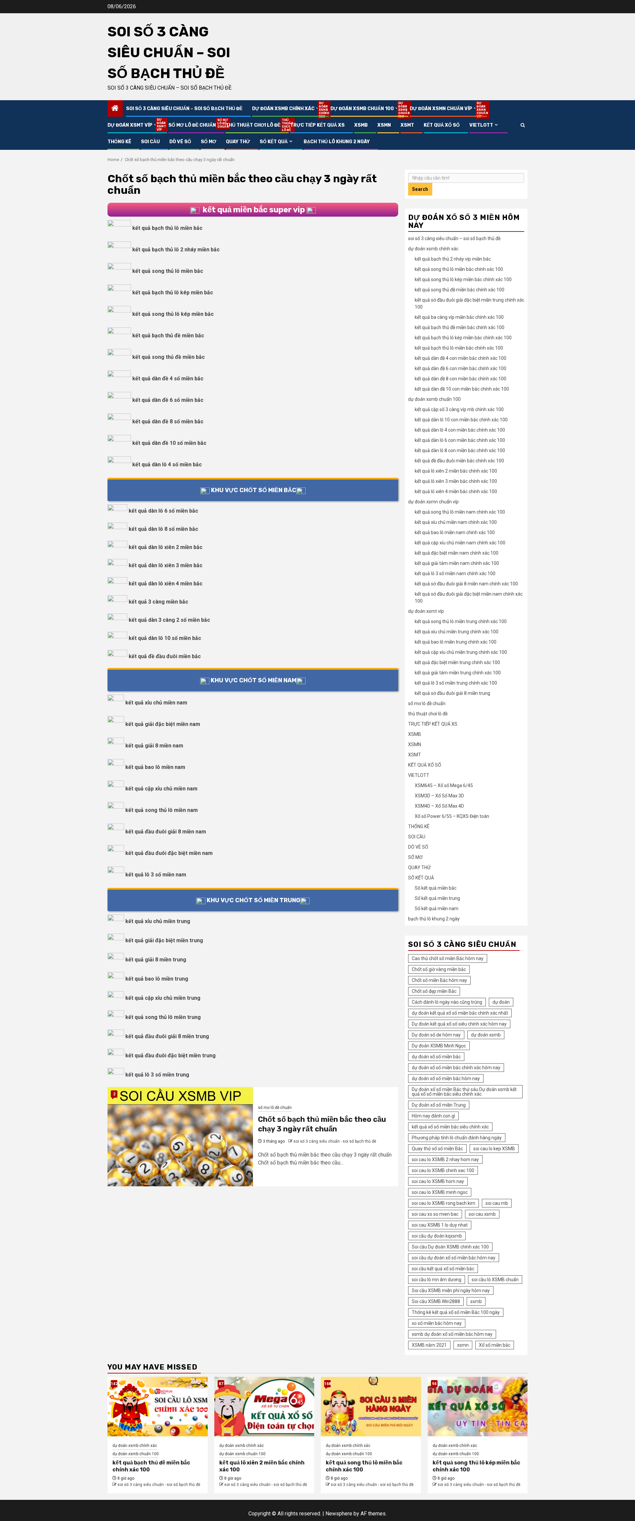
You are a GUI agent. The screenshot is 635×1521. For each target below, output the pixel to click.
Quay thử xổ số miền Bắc (437, 1148)
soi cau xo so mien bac (435, 1214)
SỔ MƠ (208, 142)
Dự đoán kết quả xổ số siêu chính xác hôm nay (459, 1024)
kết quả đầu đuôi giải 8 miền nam (165, 831)
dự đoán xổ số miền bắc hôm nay (446, 1078)
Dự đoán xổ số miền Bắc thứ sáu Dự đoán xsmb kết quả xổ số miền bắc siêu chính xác (464, 1092)
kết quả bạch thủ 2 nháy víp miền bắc (453, 259)
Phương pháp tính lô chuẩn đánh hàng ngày (457, 1137)
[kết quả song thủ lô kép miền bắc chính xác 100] (478, 1406)
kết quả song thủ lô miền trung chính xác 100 (461, 621)
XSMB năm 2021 (429, 1345)
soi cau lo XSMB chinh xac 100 (443, 1170)
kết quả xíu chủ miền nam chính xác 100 (456, 522)
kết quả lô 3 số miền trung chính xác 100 (456, 683)
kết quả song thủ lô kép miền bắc (173, 314)
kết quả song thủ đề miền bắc (168, 357)
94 (434, 1383)
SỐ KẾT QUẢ (274, 142)
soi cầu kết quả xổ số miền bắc (443, 1268)
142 (114, 1383)
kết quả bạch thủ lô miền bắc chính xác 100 (459, 348)
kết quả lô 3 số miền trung (157, 1075)
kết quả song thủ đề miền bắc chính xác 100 (459, 289)
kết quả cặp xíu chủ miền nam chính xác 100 (460, 542)
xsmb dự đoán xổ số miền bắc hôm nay (452, 1334)
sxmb (476, 1301)
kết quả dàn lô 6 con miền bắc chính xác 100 (460, 440)
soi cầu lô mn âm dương (436, 1279)
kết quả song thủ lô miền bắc (167, 271)
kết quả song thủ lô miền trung (163, 1017)
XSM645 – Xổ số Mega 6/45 (444, 785)
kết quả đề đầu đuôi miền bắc (165, 656)
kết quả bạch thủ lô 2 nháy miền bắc (176, 249)
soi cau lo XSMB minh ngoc (440, 1192)
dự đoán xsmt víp (133, 125)
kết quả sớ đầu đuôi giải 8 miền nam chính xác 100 (466, 583)
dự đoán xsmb (486, 1034)
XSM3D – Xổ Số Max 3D (439, 795)
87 (221, 1383)
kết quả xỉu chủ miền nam (156, 702)
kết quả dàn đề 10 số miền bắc (169, 443)
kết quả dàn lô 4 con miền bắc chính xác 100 (460, 430)
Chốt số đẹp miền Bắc (434, 991)
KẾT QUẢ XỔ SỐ (442, 125)
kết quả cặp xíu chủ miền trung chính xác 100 (461, 652)
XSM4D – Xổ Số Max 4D (439, 806)
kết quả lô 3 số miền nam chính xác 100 (455, 573)
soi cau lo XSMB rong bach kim (443, 1203)
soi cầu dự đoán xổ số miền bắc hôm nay (453, 1257)
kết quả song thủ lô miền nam (161, 810)
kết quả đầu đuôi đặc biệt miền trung (170, 1055)
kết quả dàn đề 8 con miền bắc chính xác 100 (460, 378)
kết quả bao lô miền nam (155, 767)
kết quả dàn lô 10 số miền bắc (165, 638)
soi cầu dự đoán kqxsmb (437, 1236)
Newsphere (338, 1513)
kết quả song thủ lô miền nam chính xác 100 (460, 512)
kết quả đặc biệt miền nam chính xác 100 (456, 553)
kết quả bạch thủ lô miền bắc (167, 228)
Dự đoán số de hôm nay (436, 1034)
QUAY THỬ (238, 142)
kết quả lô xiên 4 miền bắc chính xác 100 (456, 491)
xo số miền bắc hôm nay (437, 1323)
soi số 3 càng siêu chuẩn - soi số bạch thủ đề (334, 1141)
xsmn (463, 1345)
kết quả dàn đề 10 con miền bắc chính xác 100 (462, 389)
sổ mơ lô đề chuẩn (192, 125)
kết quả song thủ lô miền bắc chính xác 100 (459, 269)
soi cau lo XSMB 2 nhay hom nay (445, 1159)
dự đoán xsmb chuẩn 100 (365, 108)
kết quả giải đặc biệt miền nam (162, 724)
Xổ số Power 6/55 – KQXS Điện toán (452, 816)
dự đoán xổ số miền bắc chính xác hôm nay (456, 1067)
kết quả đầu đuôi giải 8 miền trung (167, 1036)
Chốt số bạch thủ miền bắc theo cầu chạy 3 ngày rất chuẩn (322, 1124)
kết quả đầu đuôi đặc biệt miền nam (169, 853)
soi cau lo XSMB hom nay (438, 1181)
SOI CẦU (150, 142)
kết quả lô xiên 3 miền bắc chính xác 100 (456, 481)
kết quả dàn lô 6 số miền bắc (163, 511)
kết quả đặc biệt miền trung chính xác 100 (457, 662)
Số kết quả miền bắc (435, 888)
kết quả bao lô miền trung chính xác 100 (455, 642)
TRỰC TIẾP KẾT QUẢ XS (317, 125)
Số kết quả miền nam (436, 908)
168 (327, 1383)
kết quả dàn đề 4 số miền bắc (167, 378)
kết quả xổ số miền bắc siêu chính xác (450, 1126)
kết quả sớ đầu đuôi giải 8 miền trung (452, 693)
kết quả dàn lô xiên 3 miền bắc (165, 565)
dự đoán (501, 1002)
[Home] (115, 108)
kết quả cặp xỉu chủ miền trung (162, 998)
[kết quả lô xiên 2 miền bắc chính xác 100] (264, 1406)
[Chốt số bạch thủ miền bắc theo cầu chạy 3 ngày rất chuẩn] (180, 1136)
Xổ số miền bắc (494, 1345)
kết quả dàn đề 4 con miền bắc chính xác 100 (460, 358)
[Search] (523, 125)
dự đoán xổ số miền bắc (436, 1056)
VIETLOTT (481, 125)
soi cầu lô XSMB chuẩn (495, 1279)
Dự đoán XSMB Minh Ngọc (439, 1045)
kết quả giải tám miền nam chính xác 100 (457, 563)
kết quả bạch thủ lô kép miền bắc (172, 292)
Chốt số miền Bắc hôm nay (439, 980)
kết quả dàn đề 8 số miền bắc (167, 421)
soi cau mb (497, 1203)
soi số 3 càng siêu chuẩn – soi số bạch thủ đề (168, 52)
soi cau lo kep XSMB (494, 1148)
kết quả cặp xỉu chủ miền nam (161, 788)
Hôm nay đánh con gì (433, 1116)
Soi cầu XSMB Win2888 (436, 1301)
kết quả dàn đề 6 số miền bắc (167, 400)
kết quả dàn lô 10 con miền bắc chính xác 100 (461, 419)
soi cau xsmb (482, 1214)
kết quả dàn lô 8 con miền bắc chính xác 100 (460, 450)
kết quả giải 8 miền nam (154, 745)
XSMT (407, 125)
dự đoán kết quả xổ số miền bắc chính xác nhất (460, 1013)
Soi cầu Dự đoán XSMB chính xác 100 (450, 1246)
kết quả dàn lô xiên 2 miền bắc (165, 547)
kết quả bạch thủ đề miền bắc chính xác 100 (459, 327)
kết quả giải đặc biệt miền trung (164, 940)
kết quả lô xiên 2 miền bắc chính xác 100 (456, 471)
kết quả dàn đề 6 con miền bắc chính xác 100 (460, 368)
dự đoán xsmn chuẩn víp (444, 108)
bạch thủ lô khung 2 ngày (337, 142)
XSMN (384, 125)
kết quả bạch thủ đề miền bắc (168, 335)
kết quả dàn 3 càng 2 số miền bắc (169, 620)
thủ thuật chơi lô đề (253, 125)
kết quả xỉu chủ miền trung (157, 921)
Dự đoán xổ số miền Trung (439, 1105)
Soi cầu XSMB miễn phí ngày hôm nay (451, 1290)
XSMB (361, 125)
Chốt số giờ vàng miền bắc (439, 969)
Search (420, 189)
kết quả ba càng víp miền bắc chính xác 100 (459, 317)
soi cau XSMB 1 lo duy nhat (440, 1225)
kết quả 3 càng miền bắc (158, 602)
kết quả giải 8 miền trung (155, 959)
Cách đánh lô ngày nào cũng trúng (447, 1002)
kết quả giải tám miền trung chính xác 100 (458, 672)
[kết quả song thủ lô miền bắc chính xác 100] (371, 1406)
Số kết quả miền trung (437, 898)
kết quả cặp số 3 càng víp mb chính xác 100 (459, 409)
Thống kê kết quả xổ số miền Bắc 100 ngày (456, 1312)
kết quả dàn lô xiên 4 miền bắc (165, 583)
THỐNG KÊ (119, 142)
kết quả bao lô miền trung (156, 979)
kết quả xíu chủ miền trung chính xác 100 (456, 631)
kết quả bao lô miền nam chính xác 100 (455, 532)
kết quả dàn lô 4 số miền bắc (167, 464)
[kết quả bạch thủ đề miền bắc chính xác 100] (157, 1406)
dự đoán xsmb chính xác (286, 108)
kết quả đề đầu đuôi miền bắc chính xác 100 (459, 460)
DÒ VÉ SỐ (180, 142)
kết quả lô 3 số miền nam (155, 874)
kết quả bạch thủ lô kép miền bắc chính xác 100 (463, 337)
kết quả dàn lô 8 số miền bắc (163, 529)
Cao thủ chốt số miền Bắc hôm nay (448, 958)
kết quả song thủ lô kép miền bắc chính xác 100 (463, 279)
